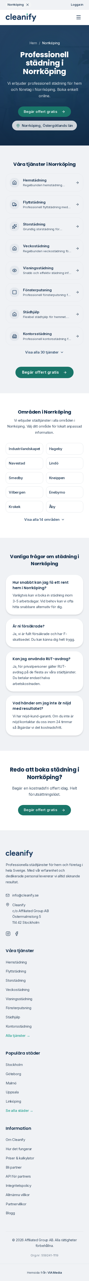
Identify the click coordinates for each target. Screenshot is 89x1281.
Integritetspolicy (18, 1185)
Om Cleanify (15, 1139)
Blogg (10, 1213)
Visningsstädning (19, 999)
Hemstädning (16, 962)
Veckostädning (17, 989)
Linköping (13, 1101)
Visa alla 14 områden (42, 519)
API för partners (18, 1176)
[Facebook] (16, 933)
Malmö (11, 1083)
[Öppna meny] (78, 17)
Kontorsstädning (18, 1026)
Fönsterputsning (18, 1008)
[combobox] (18, 4)
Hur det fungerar (19, 1149)
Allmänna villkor (18, 1195)
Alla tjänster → (18, 1035)
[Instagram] (8, 933)
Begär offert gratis (40, 111)
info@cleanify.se (25, 895)
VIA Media (54, 1272)
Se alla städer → (19, 1110)
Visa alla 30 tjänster (42, 352)
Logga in (77, 4)
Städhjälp (13, 1017)
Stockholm (14, 1064)
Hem (33, 43)
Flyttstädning (16, 971)
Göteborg (13, 1074)
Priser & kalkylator (20, 1158)
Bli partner (14, 1167)
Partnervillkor (16, 1204)
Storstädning (16, 980)
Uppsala (12, 1092)
